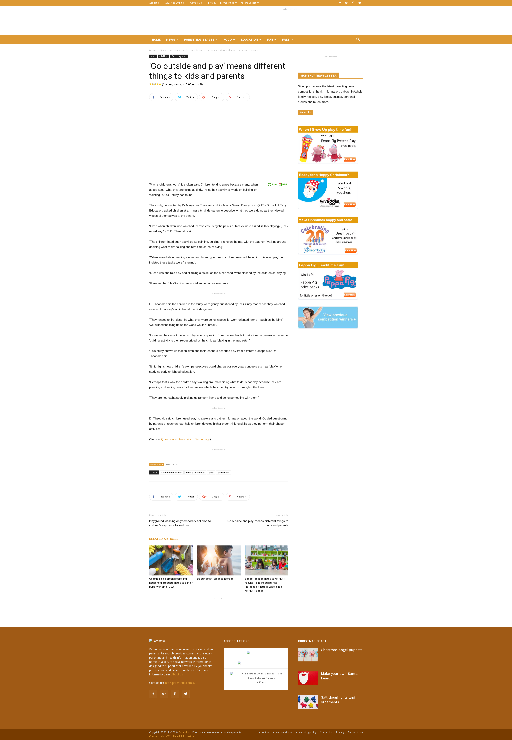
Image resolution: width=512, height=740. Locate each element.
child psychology (195, 472)
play (211, 472)
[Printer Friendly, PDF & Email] (277, 184)
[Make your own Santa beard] (308, 678)
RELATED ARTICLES (163, 539)
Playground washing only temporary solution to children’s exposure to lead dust (180, 523)
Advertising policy (306, 732)
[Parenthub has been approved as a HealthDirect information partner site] (256, 653)
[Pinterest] (353, 3)
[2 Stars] (153, 84)
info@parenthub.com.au (180, 683)
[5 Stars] (160, 84)
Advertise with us (174, 2)
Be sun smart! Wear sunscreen (215, 578)
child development (171, 472)
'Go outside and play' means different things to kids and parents (257, 523)
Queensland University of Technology (185, 439)
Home (156, 39)
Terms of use (227, 2)
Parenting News (179, 56)
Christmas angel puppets (341, 650)
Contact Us (196, 2)
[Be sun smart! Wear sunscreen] (219, 560)
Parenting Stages (199, 39)
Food (227, 39)
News (170, 39)
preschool (223, 472)
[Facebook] (340, 3)
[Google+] (347, 3)
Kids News (176, 50)
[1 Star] (150, 84)
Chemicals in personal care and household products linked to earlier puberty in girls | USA (171, 582)
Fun (270, 39)
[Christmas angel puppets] (308, 654)
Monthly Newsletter (318, 75)
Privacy (212, 2)
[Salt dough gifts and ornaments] (308, 702)
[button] (358, 40)
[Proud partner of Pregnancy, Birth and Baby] (256, 663)
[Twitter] (360, 3)
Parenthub (185, 732)
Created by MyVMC (160, 736)
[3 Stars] (155, 84)
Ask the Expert (248, 2)
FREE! (286, 39)
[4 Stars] (157, 84)
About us (154, 2)
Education (249, 39)
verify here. (261, 682)
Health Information (184, 736)
